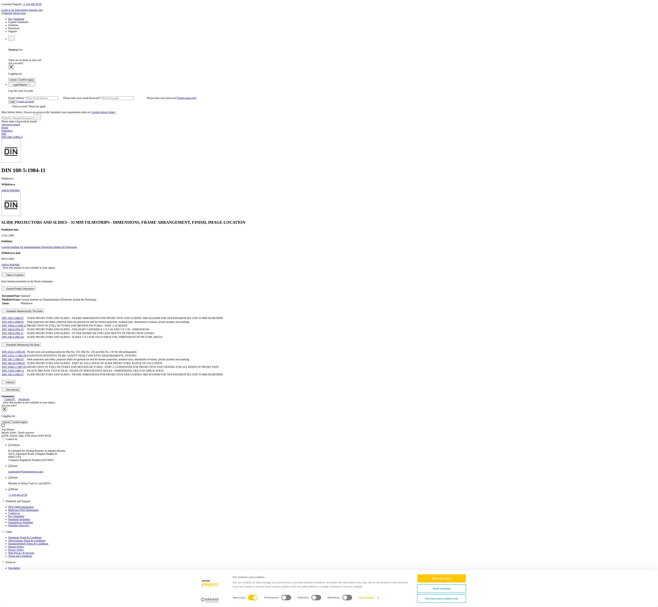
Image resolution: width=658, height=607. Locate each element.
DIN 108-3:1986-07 (13, 318)
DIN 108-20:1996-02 (13, 363)
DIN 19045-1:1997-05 (14, 366)
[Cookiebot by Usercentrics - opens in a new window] (210, 600)
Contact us (14, 513)
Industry (9, 382)
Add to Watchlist (10, 190)
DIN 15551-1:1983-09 (14, 355)
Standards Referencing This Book (22, 345)
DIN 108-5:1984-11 (12, 136)
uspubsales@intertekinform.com (25, 471)
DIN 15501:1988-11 (13, 370)
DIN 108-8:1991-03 (13, 329)
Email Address (48, 98)
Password (133, 98)
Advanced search (10, 124)
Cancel (13, 80)
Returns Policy (16, 546)
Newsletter (14, 568)
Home (4, 127)
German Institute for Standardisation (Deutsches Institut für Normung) (39, 247)
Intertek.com (35, 10)
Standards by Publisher (20, 522)
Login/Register (19, 84)
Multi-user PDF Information (23, 510)
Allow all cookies (441, 578)
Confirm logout (26, 80)
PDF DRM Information (21, 507)
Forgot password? (186, 98)
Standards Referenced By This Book (23, 311)
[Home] (13, 13)
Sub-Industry (12, 389)
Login (12, 101)
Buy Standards (16, 18)
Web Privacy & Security (21, 552)
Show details (366, 597)
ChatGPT (10, 399)
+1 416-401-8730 (31, 4)
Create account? (25, 101)
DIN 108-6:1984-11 (12, 333)
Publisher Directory (18, 525)
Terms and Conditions (20, 556)
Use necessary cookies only (441, 598)
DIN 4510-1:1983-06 (13, 351)
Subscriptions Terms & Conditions (26, 540)
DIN (3, 133)
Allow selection (441, 588)
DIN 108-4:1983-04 (13, 336)
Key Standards (16, 516)
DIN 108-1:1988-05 (13, 321)
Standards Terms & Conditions (24, 537)
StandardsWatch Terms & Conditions (28, 543)
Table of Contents (14, 275)
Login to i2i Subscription (14, 10)
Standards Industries (19, 519)
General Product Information (19, 288)
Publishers (7, 130)
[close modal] (11, 67)
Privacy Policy (16, 549)
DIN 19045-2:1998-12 (14, 325)
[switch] (286, 597)
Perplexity (24, 399)
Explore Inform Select (103, 112)
